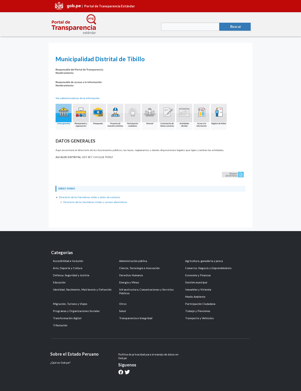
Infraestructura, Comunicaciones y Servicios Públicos (146, 291)
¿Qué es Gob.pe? (60, 362)
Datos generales (63, 123)
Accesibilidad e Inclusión (68, 260)
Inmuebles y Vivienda (198, 289)
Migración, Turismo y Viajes (70, 303)
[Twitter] (127, 372)
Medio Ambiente (195, 296)
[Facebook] (120, 372)
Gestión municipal (196, 282)
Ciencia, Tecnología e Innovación (139, 268)
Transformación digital (67, 318)
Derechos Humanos (131, 275)
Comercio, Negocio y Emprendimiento (208, 268)
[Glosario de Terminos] (233, 174)
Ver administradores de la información (78, 98)
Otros (123, 303)
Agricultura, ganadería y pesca (204, 260)
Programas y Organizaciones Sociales (76, 311)
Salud (122, 311)
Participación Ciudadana (200, 303)
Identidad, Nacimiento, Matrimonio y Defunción (82, 289)
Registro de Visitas (218, 123)
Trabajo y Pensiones (197, 311)
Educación (59, 282)
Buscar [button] (235, 26)
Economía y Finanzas (198, 275)
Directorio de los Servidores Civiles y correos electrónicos (95, 202)
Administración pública (133, 260)
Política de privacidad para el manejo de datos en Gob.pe (148, 356)
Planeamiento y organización (81, 124)
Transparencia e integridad (135, 318)
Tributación (60, 325)
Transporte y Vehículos (199, 318)
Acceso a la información (201, 124)
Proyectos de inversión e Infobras (115, 124)
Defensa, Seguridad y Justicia (71, 275)
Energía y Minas (129, 282)
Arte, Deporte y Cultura (67, 268)
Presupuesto (98, 123)
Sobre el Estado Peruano (74, 353)
